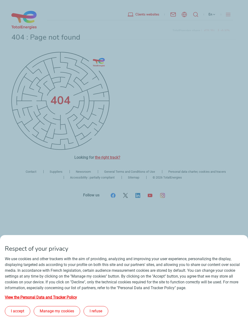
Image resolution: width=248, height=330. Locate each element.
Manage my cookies (57, 311)
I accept (17, 311)
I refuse (96, 311)
